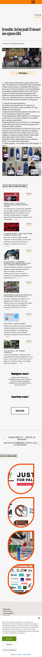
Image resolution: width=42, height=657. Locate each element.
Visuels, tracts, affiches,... (21, 592)
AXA (11, 43)
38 (3, 43)
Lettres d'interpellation (21, 523)
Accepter (9, 639)
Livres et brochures (20, 583)
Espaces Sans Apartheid (21, 550)
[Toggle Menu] (36, 2)
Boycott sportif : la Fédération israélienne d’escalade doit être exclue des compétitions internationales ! (17, 263)
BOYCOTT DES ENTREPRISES (21, 517)
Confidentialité (27, 654)
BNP (20, 575)
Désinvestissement (28, 570)
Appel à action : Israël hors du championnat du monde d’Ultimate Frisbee (16, 204)
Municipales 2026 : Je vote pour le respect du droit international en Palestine (20, 538)
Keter (20, 580)
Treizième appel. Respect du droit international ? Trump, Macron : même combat (21, 506)
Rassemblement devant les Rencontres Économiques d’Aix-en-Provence (18, 295)
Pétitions (24, 491)
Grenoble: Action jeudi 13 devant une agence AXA (21, 32)
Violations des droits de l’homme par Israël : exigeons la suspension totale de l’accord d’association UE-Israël (21, 476)
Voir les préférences (9, 650)
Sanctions (24, 489)
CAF (25, 575)
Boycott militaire (21, 520)
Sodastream (20, 588)
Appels (16, 489)
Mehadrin (17, 586)
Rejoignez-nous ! (20, 373)
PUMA (24, 586)
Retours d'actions (19, 43)
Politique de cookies (16, 654)
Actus (7, 43)
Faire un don (20, 411)
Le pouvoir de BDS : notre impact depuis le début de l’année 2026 (18, 234)
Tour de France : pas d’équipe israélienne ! (14, 351)
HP (24, 578)
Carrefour (18, 578)
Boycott (17, 570)
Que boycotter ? (21, 566)
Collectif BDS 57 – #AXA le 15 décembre (19, 438)
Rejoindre (6, 609)
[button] (39, 618)
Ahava (24, 572)
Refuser (9, 644)
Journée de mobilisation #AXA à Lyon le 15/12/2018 (21, 444)
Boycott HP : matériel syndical (14, 323)
